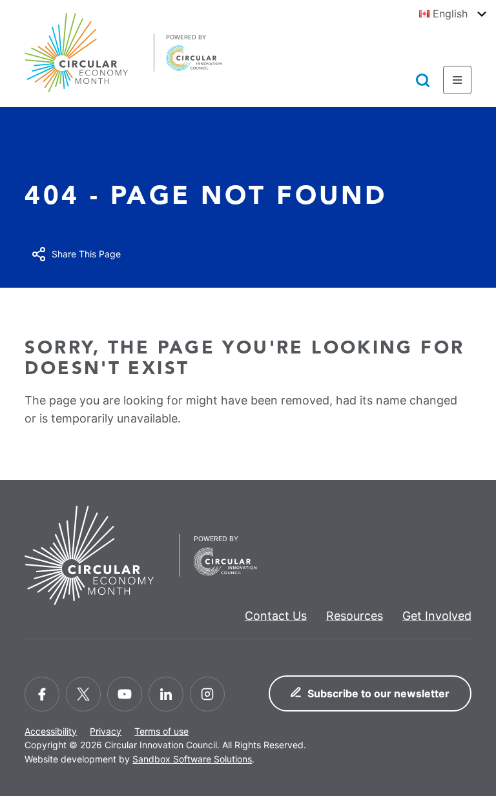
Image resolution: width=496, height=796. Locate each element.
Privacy (105, 731)
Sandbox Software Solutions (192, 758)
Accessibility (51, 731)
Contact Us (276, 615)
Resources (354, 615)
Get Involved (436, 615)
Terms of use (161, 731)
